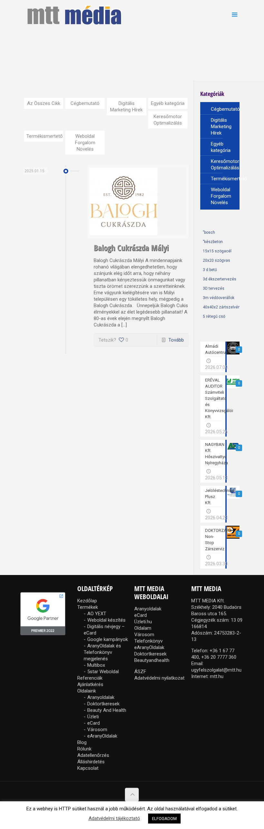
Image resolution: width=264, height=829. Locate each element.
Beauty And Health (106, 710)
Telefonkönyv (148, 641)
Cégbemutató (85, 103)
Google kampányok (107, 639)
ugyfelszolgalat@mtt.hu (216, 670)
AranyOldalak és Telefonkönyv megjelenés (102, 652)
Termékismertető (44, 136)
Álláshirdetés (91, 762)
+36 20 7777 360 (218, 657)
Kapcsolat (88, 768)
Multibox (96, 665)
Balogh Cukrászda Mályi (131, 247)
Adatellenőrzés (93, 755)
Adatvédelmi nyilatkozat (159, 678)
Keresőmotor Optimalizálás (168, 120)
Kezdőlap (87, 601)
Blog (82, 742)
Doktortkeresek (103, 704)
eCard (93, 723)
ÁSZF (140, 671)
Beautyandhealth (151, 660)
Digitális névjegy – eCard (104, 630)
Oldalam (142, 628)
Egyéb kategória (167, 103)
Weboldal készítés (106, 620)
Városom (97, 729)
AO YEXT (96, 614)
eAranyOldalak (102, 736)
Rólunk (84, 749)
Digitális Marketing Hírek (126, 106)
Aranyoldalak (100, 697)
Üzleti (93, 717)
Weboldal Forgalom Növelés (85, 142)
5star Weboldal (103, 671)
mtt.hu (216, 676)
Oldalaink (86, 691)
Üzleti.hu (143, 622)
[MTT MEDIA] (74, 14)
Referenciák (89, 678)
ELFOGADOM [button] (164, 818)
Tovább (176, 340)
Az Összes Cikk (43, 103)
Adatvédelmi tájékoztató (114, 818)
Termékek (87, 607)
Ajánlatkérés (90, 684)
